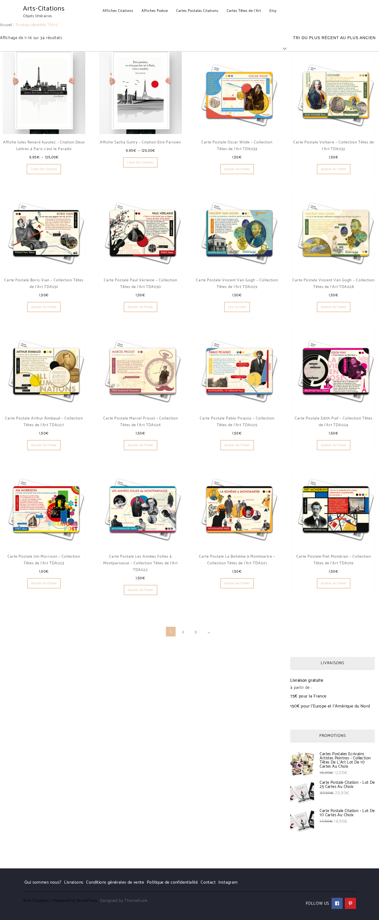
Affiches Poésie (155, 11)
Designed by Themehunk (124, 900)
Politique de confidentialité (172, 882)
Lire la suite (237, 307)
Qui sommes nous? (42, 882)
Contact (208, 882)
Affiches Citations (118, 11)
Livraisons (73, 882)
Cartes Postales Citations (197, 11)
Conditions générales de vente (115, 882)
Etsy (273, 11)
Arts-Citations (44, 8)
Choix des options (44, 169)
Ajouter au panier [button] (237, 169)
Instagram (228, 882)
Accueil (6, 25)
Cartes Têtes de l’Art (244, 11)
